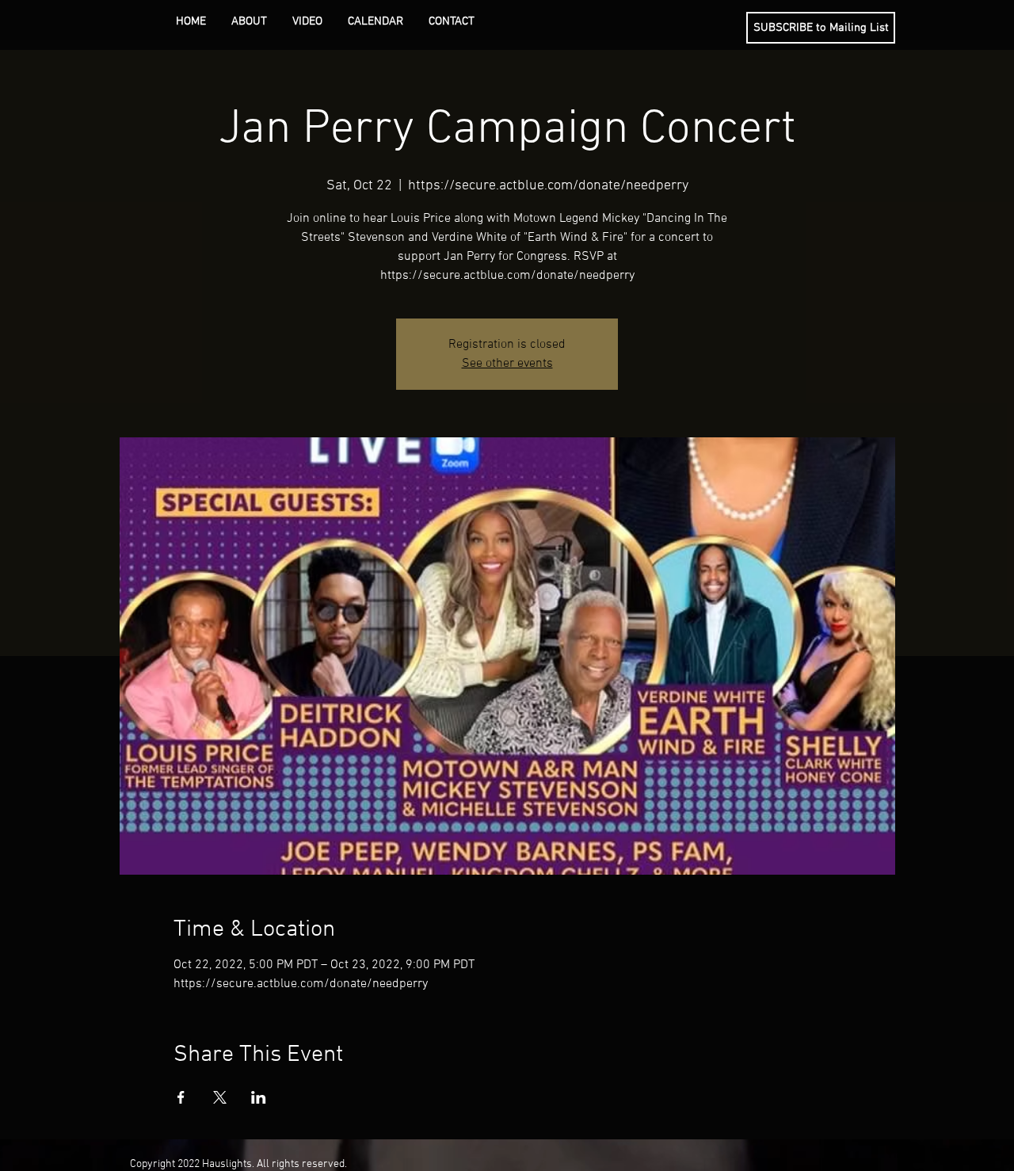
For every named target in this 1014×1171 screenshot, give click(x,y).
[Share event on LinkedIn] (258, 1097)
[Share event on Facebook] (181, 1097)
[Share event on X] (219, 1097)
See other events (507, 364)
